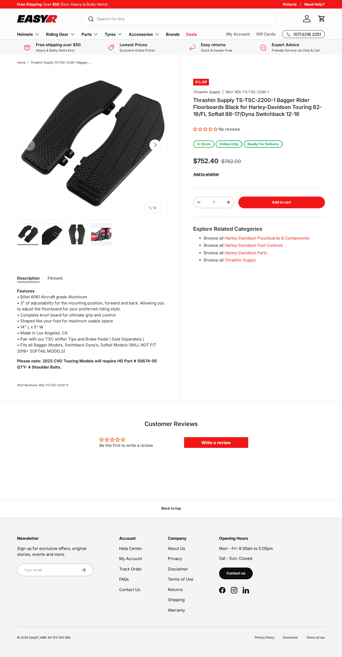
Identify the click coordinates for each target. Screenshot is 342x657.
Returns (290, 4)
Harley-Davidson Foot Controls (254, 245)
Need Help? (314, 4)
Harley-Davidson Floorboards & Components (267, 237)
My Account (238, 34)
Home (21, 62)
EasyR (33, 637)
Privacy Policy (264, 637)
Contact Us (129, 589)
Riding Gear (57, 34)
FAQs (124, 579)
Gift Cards (265, 34)
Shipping (176, 599)
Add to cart (281, 202)
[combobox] (179, 19)
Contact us (236, 573)
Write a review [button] (216, 442)
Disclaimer (178, 569)
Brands (173, 34)
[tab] (28, 278)
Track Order (130, 569)
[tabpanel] (92, 329)
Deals (191, 34)
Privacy (175, 558)
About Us (176, 548)
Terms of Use (180, 579)
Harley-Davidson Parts (246, 252)
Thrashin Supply (206, 92)
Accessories (141, 34)
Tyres (110, 34)
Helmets (25, 34)
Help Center (130, 548)
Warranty (176, 610)
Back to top (171, 508)
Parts (86, 34)
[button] (322, 19)
